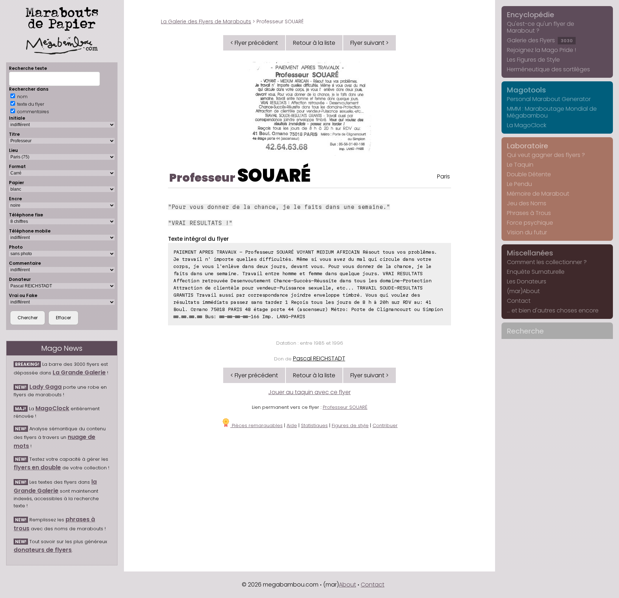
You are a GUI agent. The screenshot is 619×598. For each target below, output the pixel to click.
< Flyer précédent (254, 43)
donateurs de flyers (43, 550)
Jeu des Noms (526, 203)
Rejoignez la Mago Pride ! (541, 50)
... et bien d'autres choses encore (553, 310)
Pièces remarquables (256, 425)
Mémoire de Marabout (538, 194)
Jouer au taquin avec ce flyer (309, 392)
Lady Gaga (45, 387)
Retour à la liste (314, 43)
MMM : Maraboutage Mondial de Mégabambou (552, 112)
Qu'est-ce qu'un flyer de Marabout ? (540, 27)
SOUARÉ (274, 175)
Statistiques (314, 425)
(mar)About (523, 291)
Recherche (525, 331)
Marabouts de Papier (62, 17)
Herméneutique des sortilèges (548, 69)
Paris (443, 176)
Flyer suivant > (369, 43)
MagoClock (52, 408)
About (347, 584)
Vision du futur (527, 232)
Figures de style (350, 425)
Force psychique (530, 223)
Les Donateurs (526, 281)
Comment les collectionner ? (547, 262)
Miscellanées (530, 253)
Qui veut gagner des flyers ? (546, 155)
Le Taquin (520, 165)
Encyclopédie (530, 15)
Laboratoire (527, 146)
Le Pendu (519, 184)
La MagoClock (526, 125)
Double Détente (529, 174)
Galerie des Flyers (540, 40)
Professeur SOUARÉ (345, 407)
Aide (292, 425)
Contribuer (385, 425)
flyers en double (37, 467)
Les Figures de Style (533, 60)
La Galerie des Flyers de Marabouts (206, 21)
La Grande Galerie (79, 372)
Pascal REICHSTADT (319, 358)
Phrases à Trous (529, 213)
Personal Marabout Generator (549, 99)
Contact (519, 301)
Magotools (526, 90)
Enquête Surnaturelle (536, 272)
